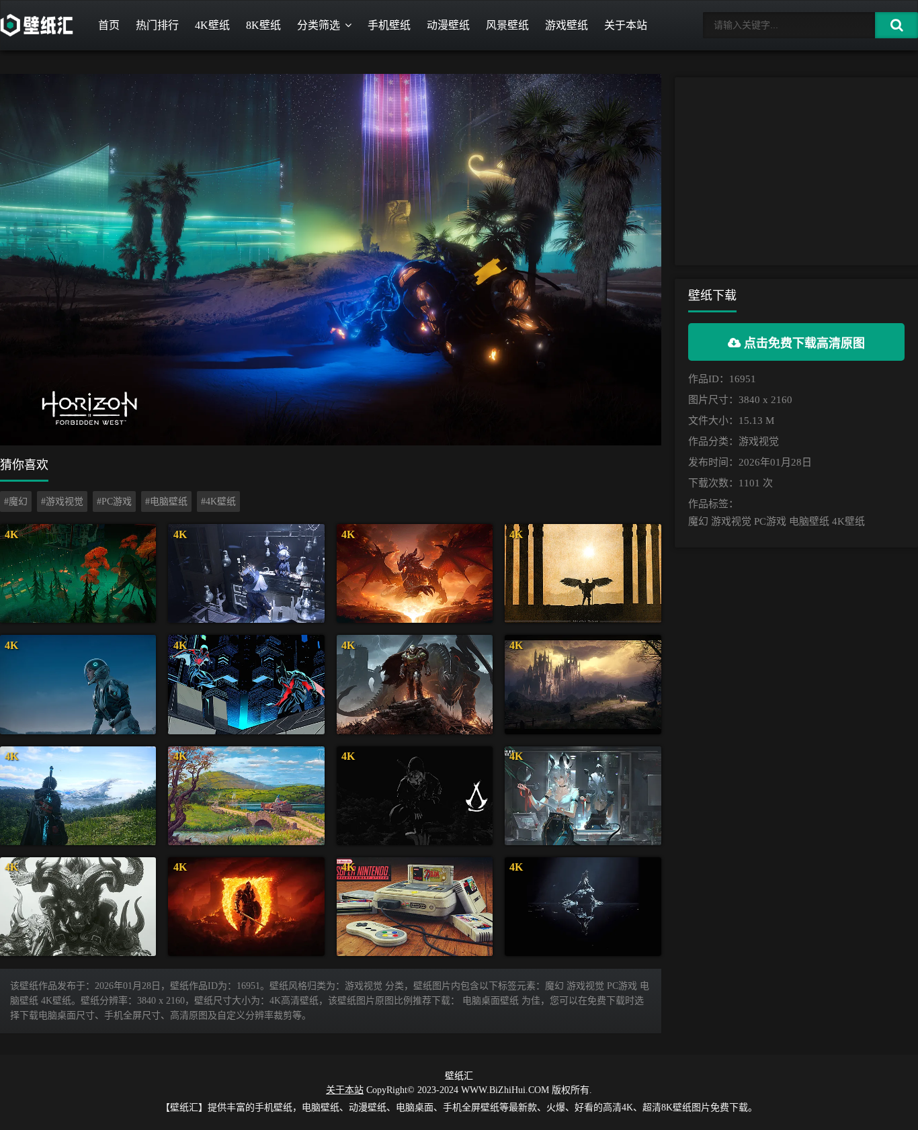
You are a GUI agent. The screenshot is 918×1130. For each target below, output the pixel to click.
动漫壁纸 (448, 25)
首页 (109, 25)
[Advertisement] (796, 171)
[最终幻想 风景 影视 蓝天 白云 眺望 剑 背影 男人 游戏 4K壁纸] (78, 795)
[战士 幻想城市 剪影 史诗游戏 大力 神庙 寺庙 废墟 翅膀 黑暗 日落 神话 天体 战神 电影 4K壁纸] (583, 573)
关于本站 (625, 25)
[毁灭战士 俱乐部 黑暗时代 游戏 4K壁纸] (415, 684)
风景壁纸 (507, 25)
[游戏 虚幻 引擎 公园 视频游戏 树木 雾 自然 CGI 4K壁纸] (78, 573)
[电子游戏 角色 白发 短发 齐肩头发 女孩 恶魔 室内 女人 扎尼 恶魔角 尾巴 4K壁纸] (583, 795)
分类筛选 (318, 25)
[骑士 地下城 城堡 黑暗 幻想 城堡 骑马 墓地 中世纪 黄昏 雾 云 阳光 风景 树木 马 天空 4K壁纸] (583, 684)
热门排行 (157, 25)
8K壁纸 (263, 25)
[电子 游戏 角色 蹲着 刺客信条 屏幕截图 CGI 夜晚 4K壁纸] (415, 795)
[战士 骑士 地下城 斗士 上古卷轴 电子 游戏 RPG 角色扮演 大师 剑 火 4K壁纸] (246, 906)
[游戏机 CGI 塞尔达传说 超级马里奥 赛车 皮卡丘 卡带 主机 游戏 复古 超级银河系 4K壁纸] (415, 906)
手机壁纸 (389, 25)
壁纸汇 (459, 1076)
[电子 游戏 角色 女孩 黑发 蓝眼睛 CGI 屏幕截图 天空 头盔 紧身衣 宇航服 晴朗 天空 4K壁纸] (78, 684)
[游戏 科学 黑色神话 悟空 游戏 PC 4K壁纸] (78, 906)
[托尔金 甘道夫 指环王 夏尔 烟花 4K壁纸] (246, 795)
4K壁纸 (212, 25)
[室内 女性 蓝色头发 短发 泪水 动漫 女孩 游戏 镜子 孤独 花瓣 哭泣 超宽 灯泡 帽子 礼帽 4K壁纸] (246, 573)
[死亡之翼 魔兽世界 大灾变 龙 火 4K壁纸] (415, 573)
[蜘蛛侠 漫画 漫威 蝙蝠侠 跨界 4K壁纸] (246, 684)
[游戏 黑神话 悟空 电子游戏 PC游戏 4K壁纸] (583, 906)
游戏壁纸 (566, 25)
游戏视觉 (759, 441)
